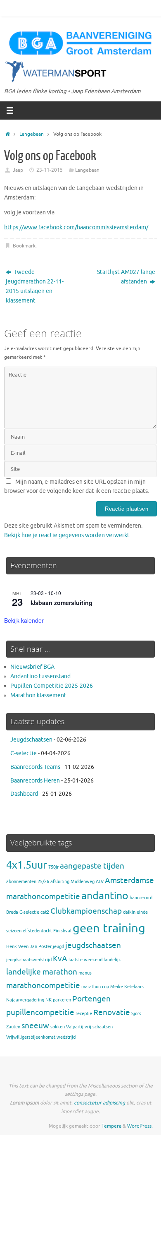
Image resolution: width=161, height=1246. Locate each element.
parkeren (62, 1000)
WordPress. (140, 1126)
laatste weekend (85, 960)
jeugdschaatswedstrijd (29, 960)
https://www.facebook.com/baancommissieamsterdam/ (76, 227)
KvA (60, 959)
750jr (53, 867)
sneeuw (35, 1026)
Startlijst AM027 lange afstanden (126, 277)
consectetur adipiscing (99, 1103)
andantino (104, 895)
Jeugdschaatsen (31, 739)
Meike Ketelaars (127, 986)
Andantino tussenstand (40, 676)
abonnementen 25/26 (27, 881)
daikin (129, 912)
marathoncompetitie (43, 986)
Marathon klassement (38, 695)
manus (85, 973)
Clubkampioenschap (86, 911)
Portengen (91, 999)
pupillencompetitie (40, 1013)
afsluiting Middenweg (72, 881)
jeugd (58, 946)
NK (48, 1000)
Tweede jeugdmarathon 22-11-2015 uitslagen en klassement (35, 286)
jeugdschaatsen (93, 946)
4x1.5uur (26, 865)
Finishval (62, 931)
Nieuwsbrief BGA (32, 666)
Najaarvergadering (25, 1000)
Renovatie (111, 1013)
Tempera (111, 1126)
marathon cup (95, 986)
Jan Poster (41, 946)
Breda (12, 912)
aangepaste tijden (92, 866)
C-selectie (23, 753)
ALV (100, 881)
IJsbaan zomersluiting (61, 602)
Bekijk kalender (24, 620)
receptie (84, 1013)
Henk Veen (17, 946)
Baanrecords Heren (35, 780)
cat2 (44, 912)
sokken (57, 1027)
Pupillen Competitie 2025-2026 (51, 685)
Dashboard (24, 793)
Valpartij (74, 1027)
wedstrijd (66, 1037)
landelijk (112, 960)
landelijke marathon (41, 972)
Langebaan (31, 134)
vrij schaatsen (99, 1027)
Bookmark (24, 245)
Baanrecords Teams (35, 767)
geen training (109, 928)
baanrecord (141, 897)
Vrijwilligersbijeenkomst (30, 1037)
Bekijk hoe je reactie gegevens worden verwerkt (67, 535)
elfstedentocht (37, 931)
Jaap (18, 170)
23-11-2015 (49, 170)
